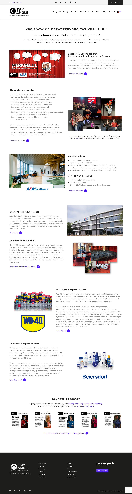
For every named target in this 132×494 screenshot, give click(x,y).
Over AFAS (13, 233)
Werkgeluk (56, 12)
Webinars (41, 471)
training (71, 404)
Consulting (42, 463)
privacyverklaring (26, 473)
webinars (80, 406)
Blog (104, 12)
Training (41, 466)
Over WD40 (61, 331)
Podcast (70, 469)
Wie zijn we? (67, 12)
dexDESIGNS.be (117, 491)
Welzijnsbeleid (72, 471)
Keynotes (41, 477)
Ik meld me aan (102, 470)
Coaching (41, 469)
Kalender (86, 12)
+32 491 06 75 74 (16, 2)
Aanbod (78, 12)
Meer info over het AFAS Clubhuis (22, 267)
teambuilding (89, 404)
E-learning (41, 474)
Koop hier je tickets (75, 74)
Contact (112, 12)
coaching (98, 404)
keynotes (90, 406)
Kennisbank (71, 477)
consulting (79, 404)
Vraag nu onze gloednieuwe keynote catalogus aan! (64, 433)
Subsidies (70, 474)
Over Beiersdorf (15, 380)
